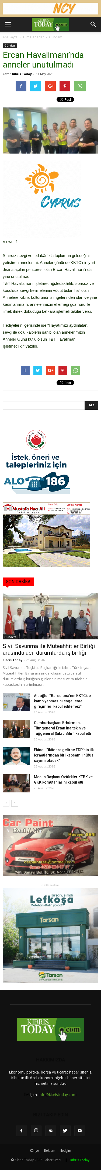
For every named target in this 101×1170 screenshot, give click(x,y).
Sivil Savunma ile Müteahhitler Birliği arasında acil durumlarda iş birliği (49, 649)
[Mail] (50, 1131)
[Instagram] (36, 1131)
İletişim (65, 1150)
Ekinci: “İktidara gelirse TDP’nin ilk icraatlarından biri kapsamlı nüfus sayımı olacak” (64, 755)
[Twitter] (65, 1131)
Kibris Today (22, 74)
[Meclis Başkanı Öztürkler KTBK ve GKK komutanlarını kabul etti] (16, 783)
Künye (34, 1150)
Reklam (49, 1150)
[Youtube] (79, 1131)
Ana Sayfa (10, 37)
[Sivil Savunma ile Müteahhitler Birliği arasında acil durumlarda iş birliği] (50, 616)
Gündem (55, 37)
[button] (93, 24)
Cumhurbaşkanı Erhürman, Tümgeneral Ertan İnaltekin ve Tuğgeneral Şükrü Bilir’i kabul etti (62, 728)
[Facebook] (21, 1131)
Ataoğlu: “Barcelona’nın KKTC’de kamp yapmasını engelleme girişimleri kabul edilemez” (62, 701)
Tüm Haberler (33, 37)
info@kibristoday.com (57, 1094)
